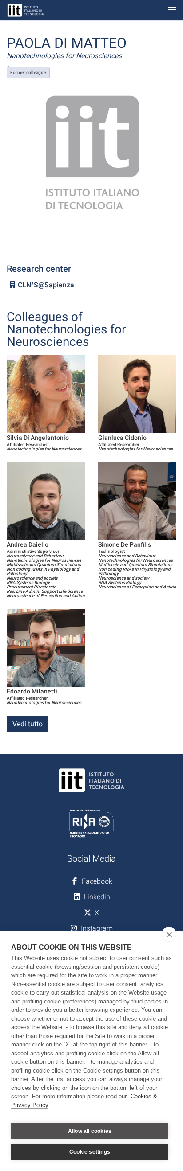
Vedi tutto (27, 724)
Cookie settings (89, 1152)
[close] (169, 934)
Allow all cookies (89, 1131)
